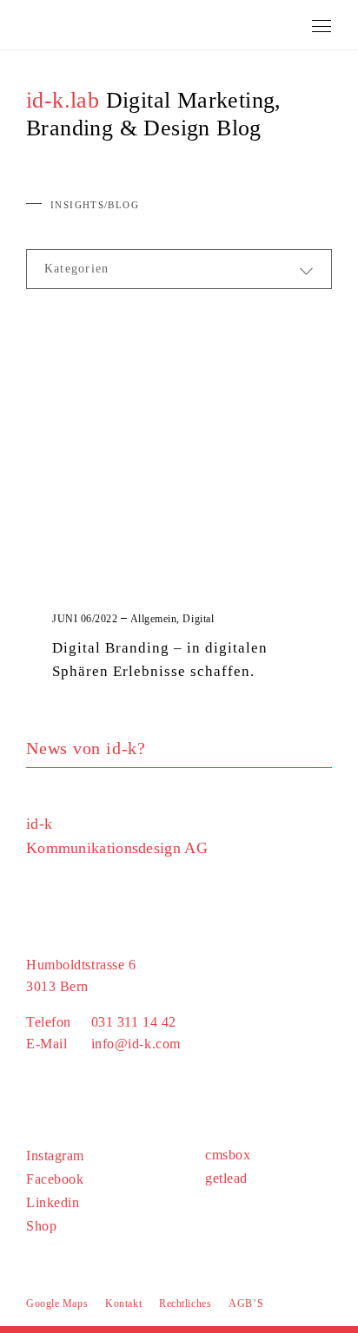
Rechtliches (185, 1303)
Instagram (55, 1155)
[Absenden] (325, 748)
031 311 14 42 (133, 1022)
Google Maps (57, 1303)
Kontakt (123, 1303)
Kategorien (76, 268)
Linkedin (52, 1202)
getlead (226, 1178)
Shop (41, 1225)
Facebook (54, 1179)
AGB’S (246, 1303)
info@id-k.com (136, 1043)
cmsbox (227, 1154)
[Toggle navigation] (322, 23)
